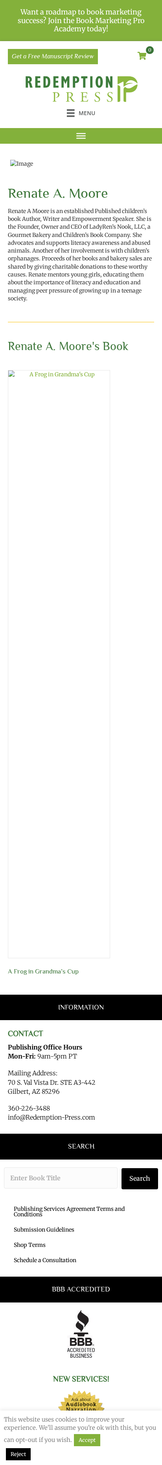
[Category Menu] (81, 136)
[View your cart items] (142, 56)
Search (139, 1178)
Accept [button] (87, 1440)
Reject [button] (18, 1454)
